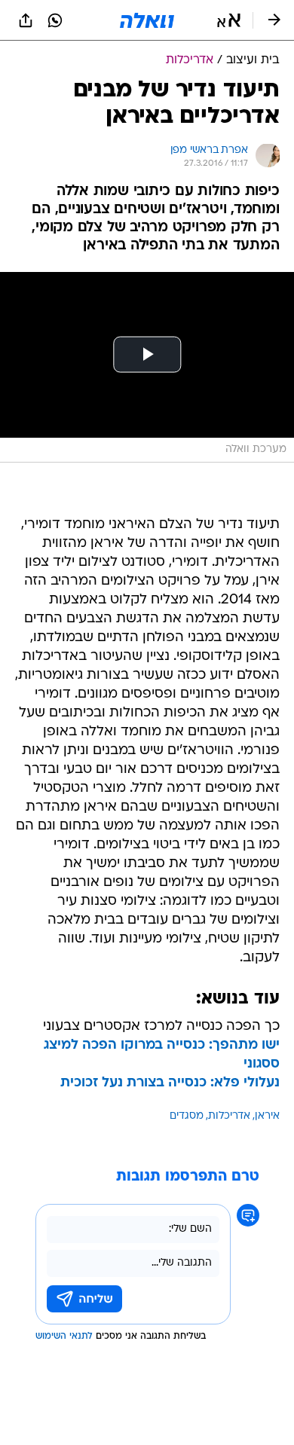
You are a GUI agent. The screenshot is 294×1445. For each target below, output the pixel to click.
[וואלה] (147, 20)
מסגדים (187, 1116)
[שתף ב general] (25, 20)
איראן (267, 1116)
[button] (228, 20)
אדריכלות (229, 1116)
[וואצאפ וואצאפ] (55, 20)
